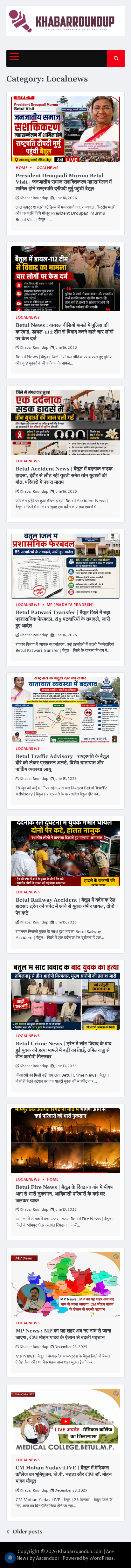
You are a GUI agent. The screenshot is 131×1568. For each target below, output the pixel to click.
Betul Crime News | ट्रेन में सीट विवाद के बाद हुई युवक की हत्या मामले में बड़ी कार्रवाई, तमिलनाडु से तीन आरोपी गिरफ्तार (63, 1050)
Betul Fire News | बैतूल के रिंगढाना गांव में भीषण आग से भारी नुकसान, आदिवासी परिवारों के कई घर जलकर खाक (65, 1194)
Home (22, 168)
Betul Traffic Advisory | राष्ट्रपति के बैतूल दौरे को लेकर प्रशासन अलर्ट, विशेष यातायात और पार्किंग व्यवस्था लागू (62, 763)
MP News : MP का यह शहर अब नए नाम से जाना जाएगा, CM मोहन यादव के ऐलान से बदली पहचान (63, 1334)
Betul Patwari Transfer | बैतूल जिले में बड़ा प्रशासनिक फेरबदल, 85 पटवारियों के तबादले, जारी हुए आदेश (63, 619)
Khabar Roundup (34, 198)
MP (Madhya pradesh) (70, 604)
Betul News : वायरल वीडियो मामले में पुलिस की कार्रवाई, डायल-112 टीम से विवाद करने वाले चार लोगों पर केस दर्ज (65, 332)
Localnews (46, 168)
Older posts (27, 1531)
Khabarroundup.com (80, 1552)
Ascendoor (47, 1558)
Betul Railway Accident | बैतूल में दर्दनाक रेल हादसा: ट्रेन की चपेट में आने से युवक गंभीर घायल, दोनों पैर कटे (65, 907)
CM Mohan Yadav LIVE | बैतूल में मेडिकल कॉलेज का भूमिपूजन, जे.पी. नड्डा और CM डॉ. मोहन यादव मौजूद (64, 1474)
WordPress (101, 1558)
